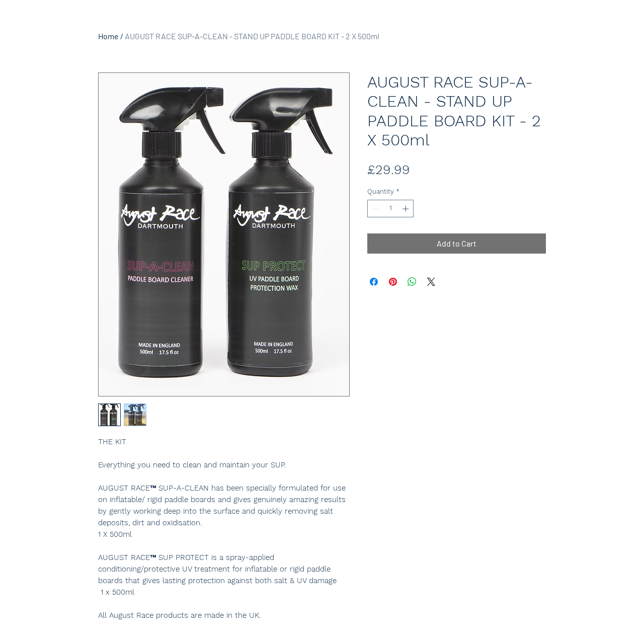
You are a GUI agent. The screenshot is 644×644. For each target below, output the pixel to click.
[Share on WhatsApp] (412, 282)
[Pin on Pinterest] (393, 282)
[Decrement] (375, 208)
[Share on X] (431, 282)
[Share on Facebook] (374, 282)
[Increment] (406, 208)
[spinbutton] (390, 208)
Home (108, 36)
